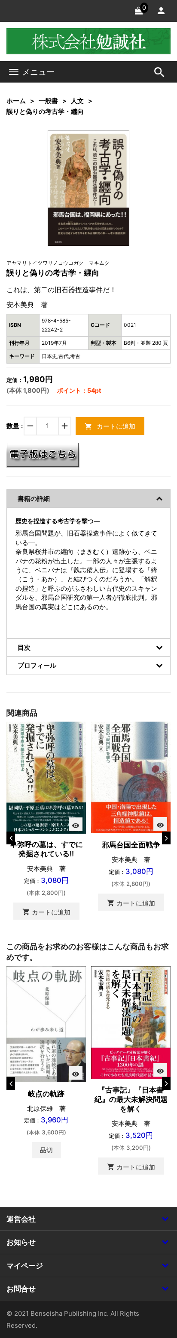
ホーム (16, 101)
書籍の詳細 (34, 498)
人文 (77, 101)
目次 (24, 647)
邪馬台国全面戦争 (131, 845)
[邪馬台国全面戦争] (131, 777)
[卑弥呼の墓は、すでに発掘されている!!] (46, 777)
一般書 (48, 101)
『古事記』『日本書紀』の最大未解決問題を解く (131, 1099)
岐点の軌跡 (46, 1093)
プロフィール (37, 665)
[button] (110, 150)
